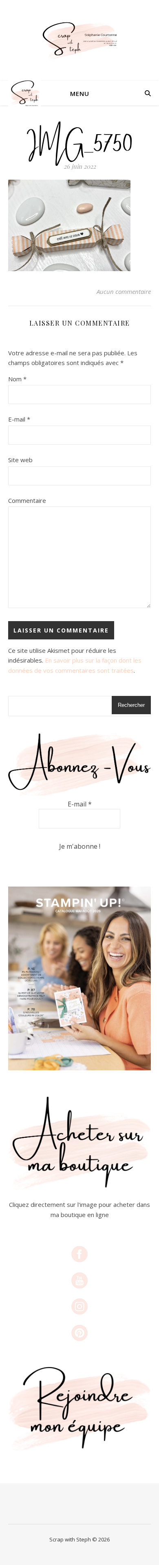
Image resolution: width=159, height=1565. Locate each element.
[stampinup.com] (79, 978)
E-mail (19, 419)
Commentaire (27, 500)
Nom (17, 379)
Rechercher (131, 705)
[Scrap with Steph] (79, 40)
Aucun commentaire (124, 291)
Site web (20, 460)
